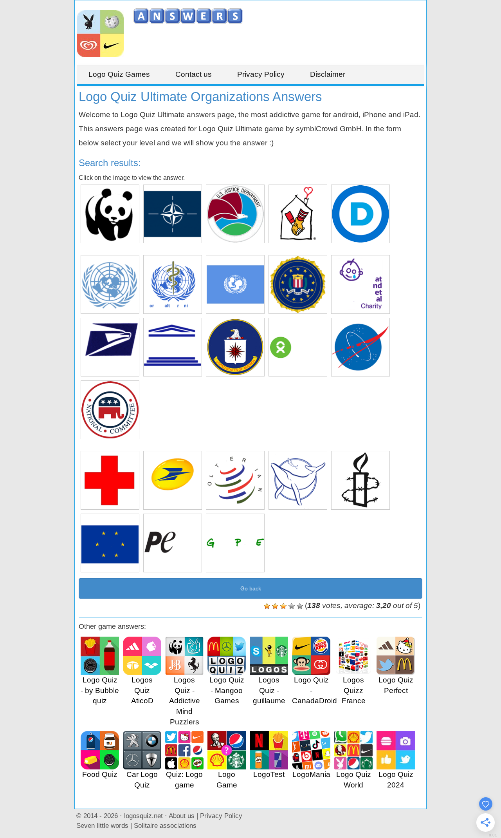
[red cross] (110, 480)
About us (182, 816)
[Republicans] (110, 409)
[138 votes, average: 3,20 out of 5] (267, 606)
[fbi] (298, 284)
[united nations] (110, 284)
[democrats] (360, 214)
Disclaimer (327, 74)
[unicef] (235, 284)
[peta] (172, 543)
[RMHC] (298, 214)
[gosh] (360, 284)
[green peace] (235, 543)
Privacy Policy (261, 74)
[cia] (235, 347)
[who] (172, 284)
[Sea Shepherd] (298, 480)
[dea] (235, 214)
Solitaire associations (165, 825)
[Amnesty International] (360, 480)
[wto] (235, 480)
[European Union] (110, 543)
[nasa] (360, 347)
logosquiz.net (143, 816)
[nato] (172, 214)
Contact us (193, 74)
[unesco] (172, 347)
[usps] (110, 347)
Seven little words (102, 825)
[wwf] (110, 214)
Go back (250, 588)
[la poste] (172, 480)
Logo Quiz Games (119, 74)
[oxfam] (298, 347)
